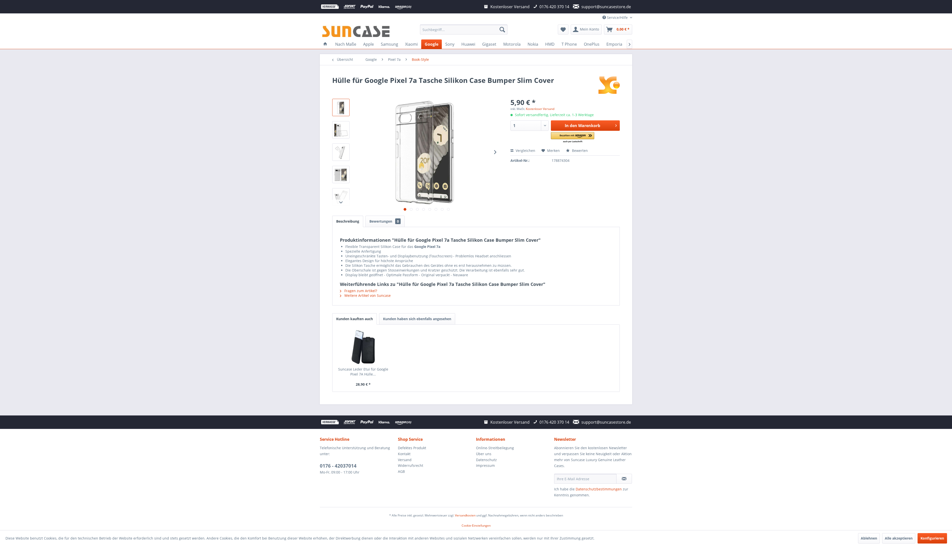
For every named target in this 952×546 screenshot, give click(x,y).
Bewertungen (384, 221)
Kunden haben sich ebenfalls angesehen (417, 318)
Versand (405, 459)
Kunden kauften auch (354, 318)
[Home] (325, 44)
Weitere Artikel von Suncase (367, 295)
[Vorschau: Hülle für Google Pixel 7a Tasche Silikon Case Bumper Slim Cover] (341, 107)
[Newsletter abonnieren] (624, 479)
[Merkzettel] (563, 29)
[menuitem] (463, 29)
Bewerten (579, 150)
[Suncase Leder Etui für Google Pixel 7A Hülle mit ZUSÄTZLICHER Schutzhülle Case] (363, 347)
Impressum (485, 465)
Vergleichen (525, 150)
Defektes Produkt (412, 447)
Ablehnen (869, 538)
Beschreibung (347, 221)
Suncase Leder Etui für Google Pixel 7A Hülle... (363, 371)
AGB (401, 471)
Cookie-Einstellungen (476, 525)
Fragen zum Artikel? (360, 290)
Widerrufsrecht (410, 465)
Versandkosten (465, 515)
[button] (572, 137)
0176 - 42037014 (338, 466)
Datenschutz (486, 459)
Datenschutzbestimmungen (599, 489)
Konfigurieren (932, 538)
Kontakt (404, 453)
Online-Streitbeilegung (495, 447)
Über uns (483, 453)
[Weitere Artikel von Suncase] (609, 85)
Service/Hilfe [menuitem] (617, 17)
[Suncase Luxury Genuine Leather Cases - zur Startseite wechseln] (355, 31)
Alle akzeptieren (899, 538)
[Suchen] (502, 29)
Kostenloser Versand (540, 109)
